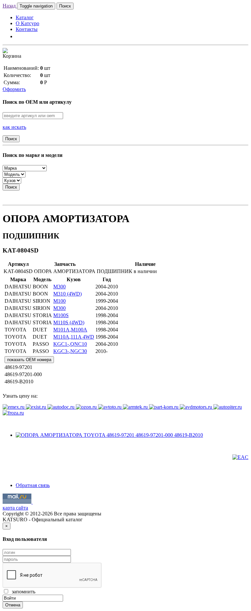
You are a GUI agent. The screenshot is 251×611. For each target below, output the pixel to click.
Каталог (25, 17)
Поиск (65, 6)
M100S (61, 315)
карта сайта (15, 508)
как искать (14, 127)
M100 (59, 301)
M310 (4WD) (67, 294)
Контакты (27, 29)
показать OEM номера (29, 359)
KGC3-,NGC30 (70, 351)
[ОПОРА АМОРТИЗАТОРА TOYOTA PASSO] (109, 435)
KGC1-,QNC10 (70, 344)
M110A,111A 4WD (73, 337)
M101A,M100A (70, 329)
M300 (59, 286)
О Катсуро (27, 23)
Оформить (14, 89)
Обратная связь (33, 485)
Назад (10, 5)
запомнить (22, 591)
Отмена (12, 605)
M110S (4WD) (68, 322)
